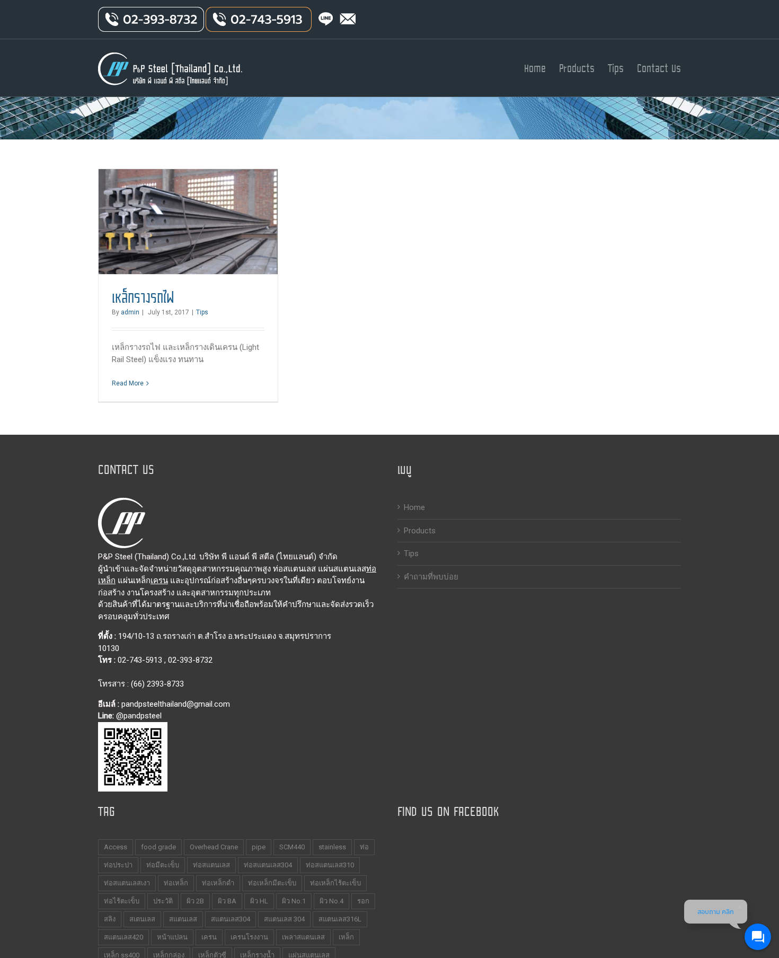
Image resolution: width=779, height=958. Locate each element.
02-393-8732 (190, 660)
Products (420, 530)
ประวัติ (163, 901)
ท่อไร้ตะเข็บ (121, 901)
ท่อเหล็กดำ (218, 883)
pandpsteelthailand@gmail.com (175, 704)
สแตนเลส (183, 919)
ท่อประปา (118, 865)
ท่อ (364, 847)
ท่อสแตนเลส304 (268, 865)
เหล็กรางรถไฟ (143, 297)
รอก (363, 901)
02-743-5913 (140, 660)
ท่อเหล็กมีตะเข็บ (272, 883)
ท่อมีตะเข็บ (162, 865)
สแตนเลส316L (339, 919)
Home (414, 507)
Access (115, 847)
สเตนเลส (142, 919)
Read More (128, 383)
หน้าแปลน (172, 937)
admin (130, 312)
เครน (159, 580)
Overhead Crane (214, 847)
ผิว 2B (195, 901)
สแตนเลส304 (230, 919)
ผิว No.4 (331, 901)
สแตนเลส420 (123, 937)
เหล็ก (346, 937)
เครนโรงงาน (249, 937)
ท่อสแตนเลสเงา (127, 883)
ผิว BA (227, 901)
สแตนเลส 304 (284, 919)
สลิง (110, 919)
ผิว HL (259, 901)
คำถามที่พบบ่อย (431, 577)
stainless (332, 847)
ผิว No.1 (294, 901)
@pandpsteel (139, 715)
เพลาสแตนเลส (303, 937)
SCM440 (292, 847)
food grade (158, 847)
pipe (258, 847)
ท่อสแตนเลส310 (330, 865)
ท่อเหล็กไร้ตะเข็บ (335, 883)
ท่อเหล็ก (176, 883)
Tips (202, 312)
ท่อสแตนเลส (211, 865)
